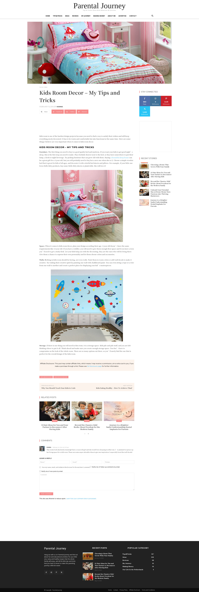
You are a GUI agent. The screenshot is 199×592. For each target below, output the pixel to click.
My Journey (85, 16)
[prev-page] (85, 434)
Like (145, 96)
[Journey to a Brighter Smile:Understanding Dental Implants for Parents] (119, 411)
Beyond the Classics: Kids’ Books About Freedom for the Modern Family (87, 427)
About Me (112, 16)
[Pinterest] (56, 572)
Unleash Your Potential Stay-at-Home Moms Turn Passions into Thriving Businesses (160, 193)
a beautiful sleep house (120, 157)
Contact (133, 16)
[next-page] (88, 434)
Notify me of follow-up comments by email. (106, 467)
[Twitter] (61, 572)
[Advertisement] (77, 121)
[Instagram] (51, 572)
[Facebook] (46, 572)
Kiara (49, 447)
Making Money (99, 16)
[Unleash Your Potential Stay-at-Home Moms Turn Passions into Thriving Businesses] (144, 192)
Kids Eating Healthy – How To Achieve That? (114, 388)
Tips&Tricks (57, 16)
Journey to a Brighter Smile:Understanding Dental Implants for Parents (119, 427)
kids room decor (61, 377)
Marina (60, 106)
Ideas (67, 16)
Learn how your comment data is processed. (81, 498)
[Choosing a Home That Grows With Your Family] (144, 165)
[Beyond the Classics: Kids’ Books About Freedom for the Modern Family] (87, 411)
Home (48, 16)
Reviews (75, 16)
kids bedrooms (46, 377)
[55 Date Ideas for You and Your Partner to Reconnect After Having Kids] (54, 411)
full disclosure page (94, 366)
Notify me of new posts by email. (52, 471)
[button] (152, 16)
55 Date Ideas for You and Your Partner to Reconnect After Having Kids (54, 427)
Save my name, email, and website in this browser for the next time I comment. (66, 467)
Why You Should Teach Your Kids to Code (58, 388)
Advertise (122, 16)
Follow (155, 96)
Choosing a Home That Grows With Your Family (160, 166)
